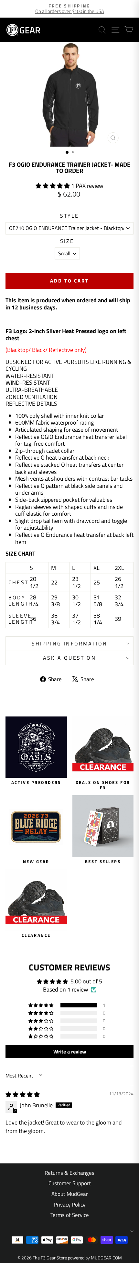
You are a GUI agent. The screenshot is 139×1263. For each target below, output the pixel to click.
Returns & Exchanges (69, 1173)
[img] (22, 1094)
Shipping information (70, 643)
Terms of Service (69, 1215)
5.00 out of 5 (86, 981)
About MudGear (69, 1194)
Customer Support (69, 1183)
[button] (53, 185)
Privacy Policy (69, 1204)
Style (69, 216)
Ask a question (69, 658)
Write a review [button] (69, 1051)
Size (67, 241)
